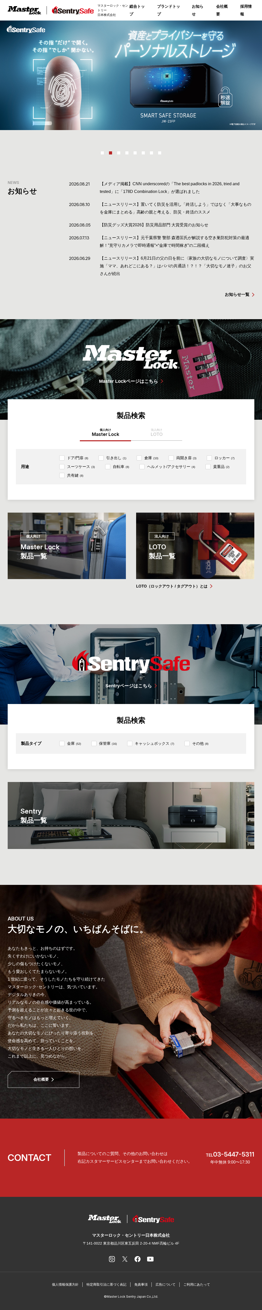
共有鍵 (75, 475)
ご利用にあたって (196, 1284)
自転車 (121, 466)
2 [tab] (110, 152)
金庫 (74, 743)
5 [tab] (135, 152)
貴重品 (221, 466)
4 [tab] (126, 152)
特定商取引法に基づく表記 (106, 1284)
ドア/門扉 (77, 458)
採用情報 (246, 10)
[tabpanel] (131, 75)
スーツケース (81, 466)
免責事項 (141, 1284)
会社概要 (222, 10)
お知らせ (197, 10)
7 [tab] (151, 152)
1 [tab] (102, 152)
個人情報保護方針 (65, 1284)
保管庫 (108, 743)
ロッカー (224, 458)
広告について (166, 1284)
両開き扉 (186, 458)
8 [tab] (159, 152)
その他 (200, 743)
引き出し (116, 458)
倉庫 (151, 458)
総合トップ (137, 10)
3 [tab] (118, 152)
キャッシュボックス (154, 743)
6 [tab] (143, 152)
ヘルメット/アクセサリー (171, 466)
